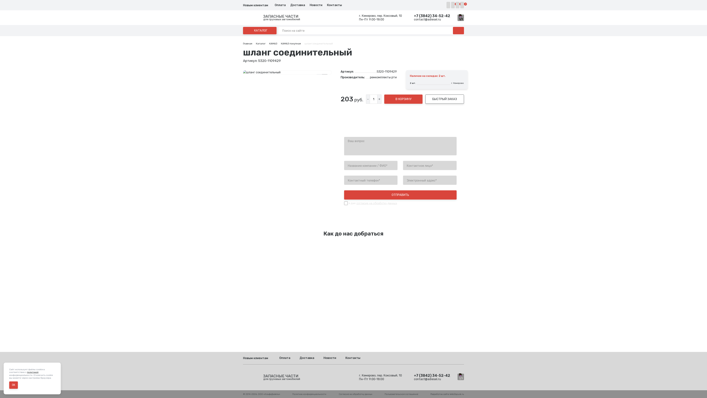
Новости (316, 5)
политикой (32, 372)
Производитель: (353, 77)
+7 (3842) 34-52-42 (432, 16)
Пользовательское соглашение (401, 394)
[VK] (461, 18)
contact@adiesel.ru (427, 19)
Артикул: (347, 71)
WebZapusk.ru (457, 394)
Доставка (297, 5)
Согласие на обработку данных (355, 394)
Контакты (334, 5)
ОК (13, 385)
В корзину (403, 99)
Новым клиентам (255, 5)
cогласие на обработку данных (376, 203)
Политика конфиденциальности (309, 394)
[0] (453, 5)
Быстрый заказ (444, 99)
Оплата (280, 5)
